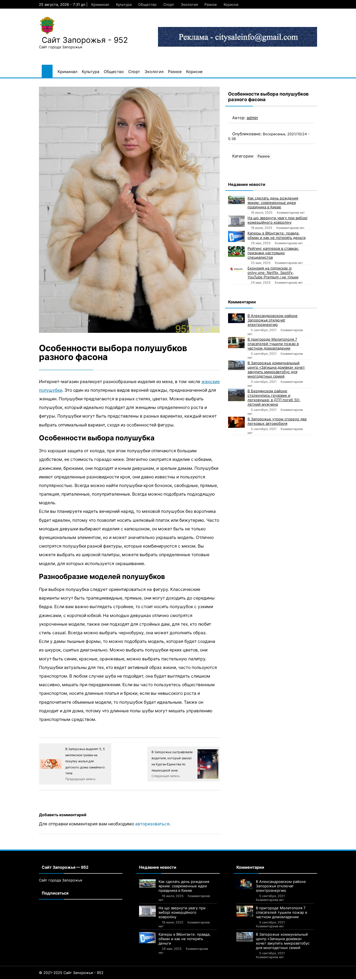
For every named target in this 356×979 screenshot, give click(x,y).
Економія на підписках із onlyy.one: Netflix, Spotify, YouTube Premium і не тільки (273, 272)
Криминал (100, 4)
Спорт (168, 4)
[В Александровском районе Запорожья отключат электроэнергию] (236, 318)
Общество (147, 4)
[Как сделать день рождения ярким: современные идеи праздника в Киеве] (236, 200)
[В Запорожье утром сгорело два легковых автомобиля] (236, 422)
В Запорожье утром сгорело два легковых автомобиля (277, 421)
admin (252, 117)
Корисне (231, 4)
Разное (210, 4)
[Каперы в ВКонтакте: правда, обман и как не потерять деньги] (236, 236)
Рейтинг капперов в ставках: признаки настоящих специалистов (273, 252)
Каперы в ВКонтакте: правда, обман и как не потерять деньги (277, 235)
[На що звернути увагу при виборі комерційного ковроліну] (236, 221)
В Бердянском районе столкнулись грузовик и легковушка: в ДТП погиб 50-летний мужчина (274, 397)
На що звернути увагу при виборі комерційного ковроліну (277, 220)
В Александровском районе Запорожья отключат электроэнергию (273, 320)
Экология (189, 4)
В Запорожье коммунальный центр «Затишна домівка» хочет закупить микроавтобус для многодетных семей (276, 369)
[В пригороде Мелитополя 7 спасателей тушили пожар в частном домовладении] (236, 342)
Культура (124, 4)
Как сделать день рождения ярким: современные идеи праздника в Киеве (273, 202)
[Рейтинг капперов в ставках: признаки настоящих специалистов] (236, 251)
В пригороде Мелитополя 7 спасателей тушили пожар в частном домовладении (273, 343)
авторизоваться (152, 823)
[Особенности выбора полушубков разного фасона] (129, 210)
